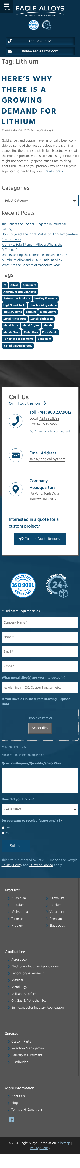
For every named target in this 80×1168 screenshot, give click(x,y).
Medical (17, 980)
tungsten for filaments (18, 339)
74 (4, 285)
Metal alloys (48, 312)
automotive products (16, 298)
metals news (11, 332)
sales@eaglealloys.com (40, 51)
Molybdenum (21, 912)
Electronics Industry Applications (35, 966)
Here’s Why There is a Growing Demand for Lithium (29, 100)
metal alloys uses (14, 318)
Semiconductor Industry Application (37, 1007)
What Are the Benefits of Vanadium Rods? (32, 265)
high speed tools (14, 305)
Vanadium (44, 339)
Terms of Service (41, 865)
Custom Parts (21, 1041)
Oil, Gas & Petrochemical (29, 1001)
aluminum (29, 285)
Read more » (54, 171)
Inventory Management (28, 1048)
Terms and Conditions (27, 1110)
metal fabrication (41, 318)
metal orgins (30, 325)
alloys (14, 285)
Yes (7, 827)
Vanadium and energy (17, 345)
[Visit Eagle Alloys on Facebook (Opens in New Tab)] (11, 1121)
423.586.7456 (47, 424)
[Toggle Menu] (6, 6)
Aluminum (18, 898)
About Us (18, 1096)
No (7, 832)
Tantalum (18, 905)
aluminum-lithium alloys (19, 292)
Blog (14, 1103)
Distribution (19, 1062)
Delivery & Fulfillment (26, 1055)
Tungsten (17, 919)
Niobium (17, 926)
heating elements (45, 298)
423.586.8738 (49, 418)
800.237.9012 (59, 412)
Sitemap (64, 1143)
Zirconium (56, 898)
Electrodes (57, 926)
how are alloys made (43, 305)
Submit (16, 846)
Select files (40, 728)
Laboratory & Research (27, 973)
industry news (12, 312)
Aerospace (19, 960)
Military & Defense (24, 994)
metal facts (10, 325)
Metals (48, 325)
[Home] (40, 10)
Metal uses (31, 332)
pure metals (49, 332)
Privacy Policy (12, 865)
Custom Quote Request (42, 539)
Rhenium (55, 919)
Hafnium (55, 905)
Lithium (31, 312)
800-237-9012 (40, 41)
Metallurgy (19, 987)
